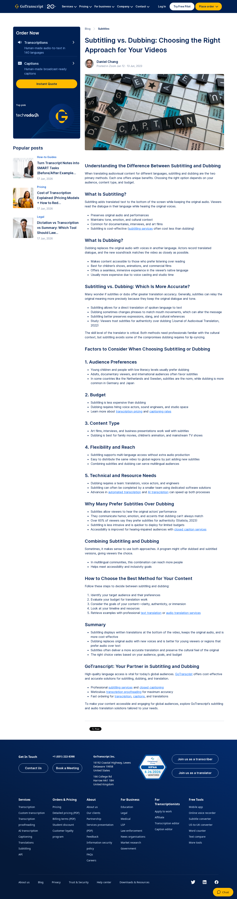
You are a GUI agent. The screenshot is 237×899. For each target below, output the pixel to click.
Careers (91, 860)
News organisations (133, 836)
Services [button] (67, 6)
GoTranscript (184, 674)
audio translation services (183, 613)
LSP (123, 824)
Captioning (25, 836)
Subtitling (25, 848)
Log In (162, 6)
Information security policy (99, 845)
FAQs (90, 854)
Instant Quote (46, 84)
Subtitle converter (200, 819)
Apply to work (163, 811)
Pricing (57, 807)
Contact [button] (141, 6)
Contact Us (33, 768)
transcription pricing (129, 411)
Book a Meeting (67, 768)
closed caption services (190, 529)
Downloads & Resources (134, 882)
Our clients (93, 813)
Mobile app (196, 807)
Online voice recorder (202, 813)
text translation (151, 613)
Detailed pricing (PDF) (66, 813)
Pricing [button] (83, 6)
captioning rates (160, 411)
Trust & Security (79, 882)
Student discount (63, 824)
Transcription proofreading (27, 821)
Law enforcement (131, 830)
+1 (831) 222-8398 (64, 756)
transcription (123, 696)
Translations (26, 842)
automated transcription (124, 492)
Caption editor (164, 829)
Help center (104, 882)
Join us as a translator (195, 773)
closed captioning (152, 687)
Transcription (27, 807)
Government (128, 848)
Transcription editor (167, 823)
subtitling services (141, 228)
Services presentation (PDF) (100, 827)
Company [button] (123, 6)
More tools (195, 842)
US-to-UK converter (201, 824)
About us (92, 807)
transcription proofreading (123, 692)
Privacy (56, 882)
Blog (88, 28)
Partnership (94, 819)
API (21, 854)
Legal (124, 813)
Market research (131, 842)
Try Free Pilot (182, 6)
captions (139, 696)
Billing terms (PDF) (64, 819)
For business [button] (102, 6)
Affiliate (159, 817)
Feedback (92, 836)
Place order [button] (207, 6)
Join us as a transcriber (195, 759)
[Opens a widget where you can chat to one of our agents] (223, 892)
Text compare (197, 836)
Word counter (197, 830)
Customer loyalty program (63, 833)
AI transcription (158, 492)
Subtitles (103, 28)
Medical (126, 819)
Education (127, 807)
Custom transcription (32, 813)
